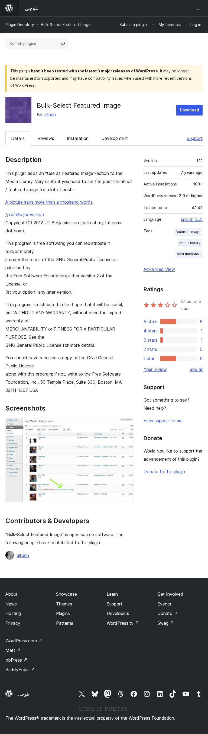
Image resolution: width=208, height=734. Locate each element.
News (11, 604)
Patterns (64, 623)
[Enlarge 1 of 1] (126, 425)
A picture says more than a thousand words (49, 202)
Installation (78, 138)
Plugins (63, 613)
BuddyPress (20, 669)
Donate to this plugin (164, 471)
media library (189, 243)
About (11, 594)
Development (114, 138)
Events (164, 604)
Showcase (66, 594)
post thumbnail (188, 254)
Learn (112, 594)
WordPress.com (23, 640)
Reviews (45, 138)
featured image (188, 232)
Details (18, 138)
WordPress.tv (123, 623)
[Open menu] (199, 8)
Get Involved (170, 594)
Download (189, 110)
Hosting (13, 613)
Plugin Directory (19, 24)
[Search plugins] (62, 43)
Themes (64, 604)
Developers (118, 613)
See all (196, 369)
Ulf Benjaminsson (26, 214)
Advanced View (159, 269)
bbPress (16, 660)
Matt (13, 650)
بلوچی (23, 694)
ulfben (50, 114)
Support (195, 138)
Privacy (12, 623)
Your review (155, 369)
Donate (167, 613)
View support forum (163, 420)
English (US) (192, 219)
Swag (165, 623)
